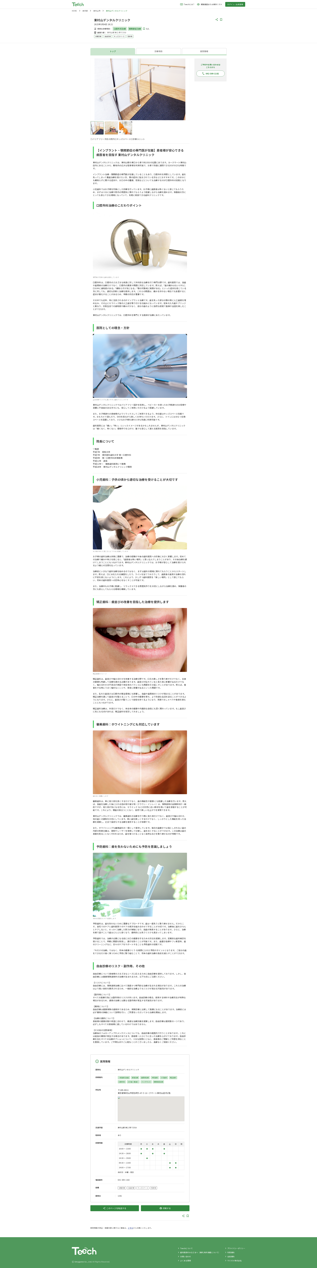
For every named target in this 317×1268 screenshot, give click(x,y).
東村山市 (97, 11)
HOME (74, 11)
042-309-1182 (124, 1180)
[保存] (221, 19)
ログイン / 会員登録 (235, 4)
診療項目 (158, 51)
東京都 (85, 11)
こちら (130, 1228)
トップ (113, 51)
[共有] (216, 19)
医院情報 (204, 51)
